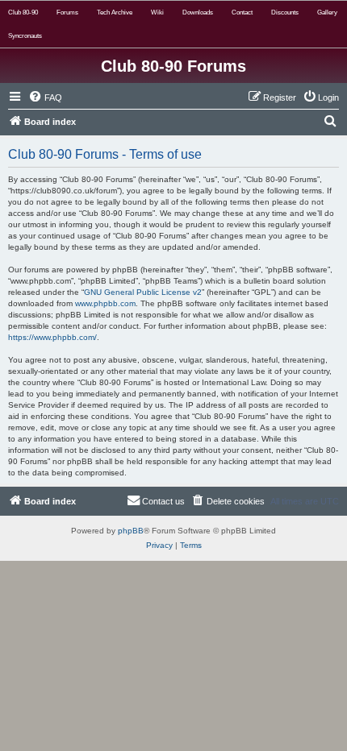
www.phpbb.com (105, 303)
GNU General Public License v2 (143, 292)
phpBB (131, 530)
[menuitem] (45, 97)
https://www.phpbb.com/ (52, 337)
